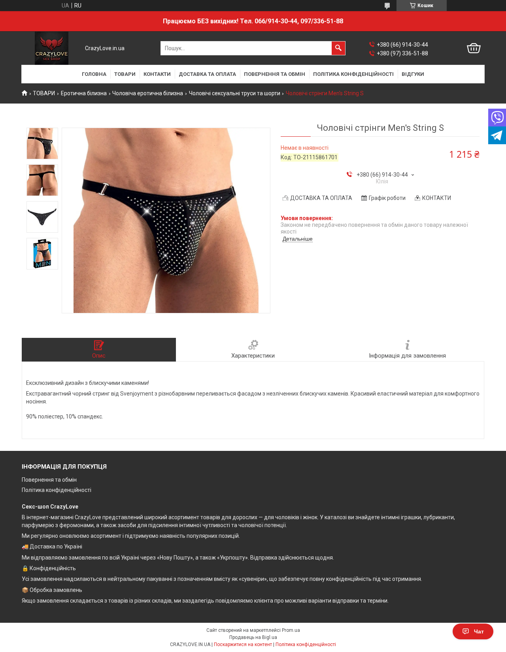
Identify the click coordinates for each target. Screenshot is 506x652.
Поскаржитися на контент (243, 644)
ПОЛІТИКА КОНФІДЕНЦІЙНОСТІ (353, 74)
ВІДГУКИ (413, 74)
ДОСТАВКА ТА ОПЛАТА (207, 74)
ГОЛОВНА (94, 74)
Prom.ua (291, 630)
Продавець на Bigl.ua (253, 637)
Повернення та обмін (49, 480)
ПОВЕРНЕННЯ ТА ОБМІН (274, 74)
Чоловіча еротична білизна (147, 93)
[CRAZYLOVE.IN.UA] (51, 48)
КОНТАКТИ (157, 74)
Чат (479, 631)
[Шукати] (338, 48)
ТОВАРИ (125, 74)
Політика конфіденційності (56, 490)
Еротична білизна (84, 93)
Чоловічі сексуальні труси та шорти (234, 93)
